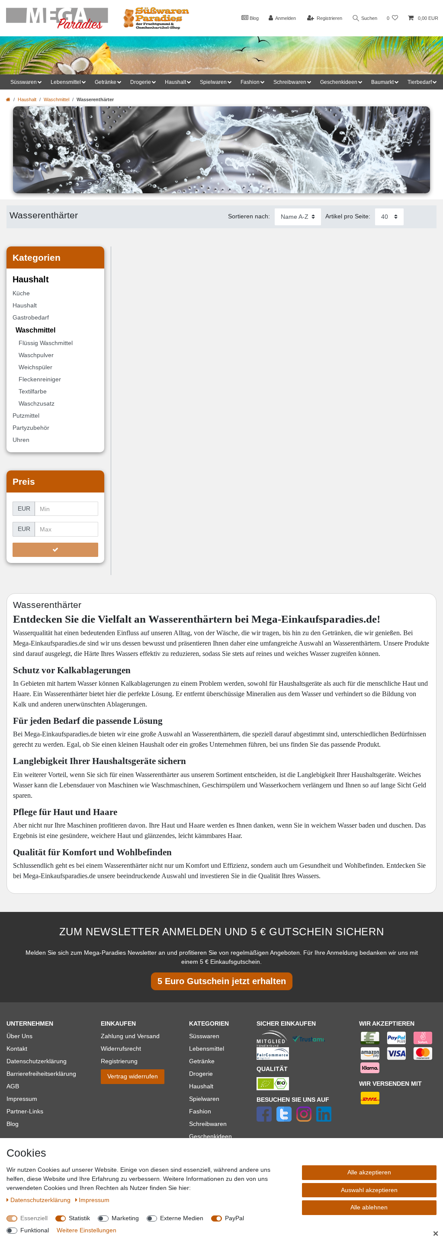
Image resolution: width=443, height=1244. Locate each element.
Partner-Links (24, 1111)
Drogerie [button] (140, 82)
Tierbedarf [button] (420, 82)
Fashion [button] (250, 82)
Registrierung (119, 1061)
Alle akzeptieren (369, 1172)
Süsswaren (204, 1036)
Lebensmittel (206, 1048)
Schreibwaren (208, 1123)
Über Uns (19, 1036)
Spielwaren (204, 1098)
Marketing (125, 1218)
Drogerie (201, 1073)
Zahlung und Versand (130, 1036)
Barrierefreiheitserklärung (41, 1073)
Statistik (79, 1218)
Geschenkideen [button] (338, 82)
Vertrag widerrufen (132, 1076)
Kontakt (16, 1048)
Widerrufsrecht (121, 1048)
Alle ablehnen (369, 1207)
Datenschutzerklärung (36, 1061)
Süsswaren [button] (23, 82)
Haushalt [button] (175, 82)
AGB (12, 1086)
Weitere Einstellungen (86, 1230)
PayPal (234, 1218)
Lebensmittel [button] (66, 82)
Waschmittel (56, 99)
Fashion (200, 1111)
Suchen (368, 18)
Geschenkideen (210, 1136)
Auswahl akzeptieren (369, 1189)
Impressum (21, 1098)
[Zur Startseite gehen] (8, 99)
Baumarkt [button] (382, 82)
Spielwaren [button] (213, 82)
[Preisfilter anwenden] (55, 550)
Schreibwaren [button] (289, 82)
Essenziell (34, 1218)
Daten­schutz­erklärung (41, 1199)
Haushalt (27, 99)
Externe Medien (181, 1218)
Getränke (202, 1061)
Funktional (34, 1230)
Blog (253, 18)
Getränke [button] (105, 82)
